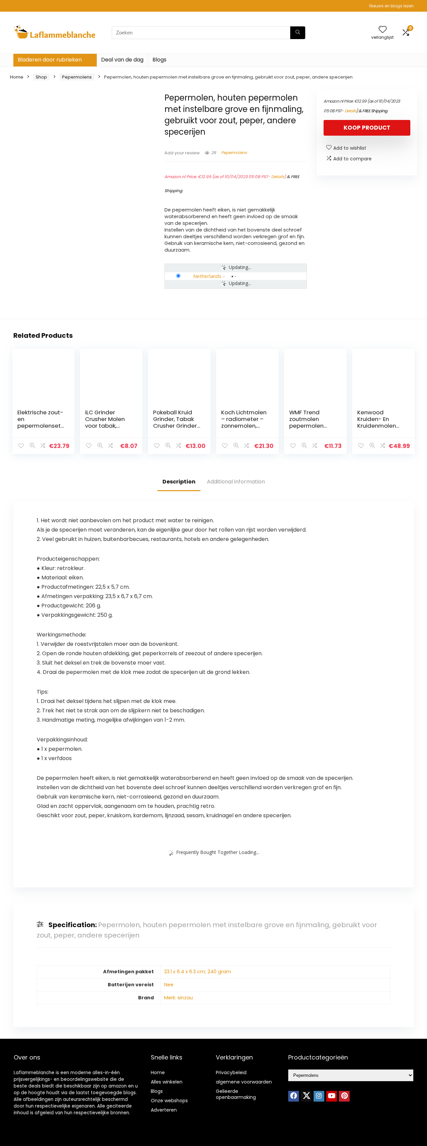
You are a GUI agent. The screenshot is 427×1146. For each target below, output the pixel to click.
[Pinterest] (344, 1096)
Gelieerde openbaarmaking (236, 1094)
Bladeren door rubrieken (50, 59)
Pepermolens (77, 77)
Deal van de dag (122, 59)
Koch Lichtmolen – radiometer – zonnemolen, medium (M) (244, 422)
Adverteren (164, 1110)
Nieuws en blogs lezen (391, 6)
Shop (41, 77)
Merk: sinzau (178, 997)
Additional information (236, 481)
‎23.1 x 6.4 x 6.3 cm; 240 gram (197, 971)
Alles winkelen (166, 1082)
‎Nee (168, 984)
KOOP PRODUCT (367, 128)
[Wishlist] (383, 29)
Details (277, 176)
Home (16, 77)
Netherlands (207, 276)
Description (178, 481)
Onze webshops (169, 1100)
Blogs (159, 59)
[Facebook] (293, 1096)
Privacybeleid (231, 1072)
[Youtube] (331, 1096)
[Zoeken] (297, 32)
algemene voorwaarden (244, 1082)
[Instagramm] (319, 1096)
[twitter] (306, 1096)
